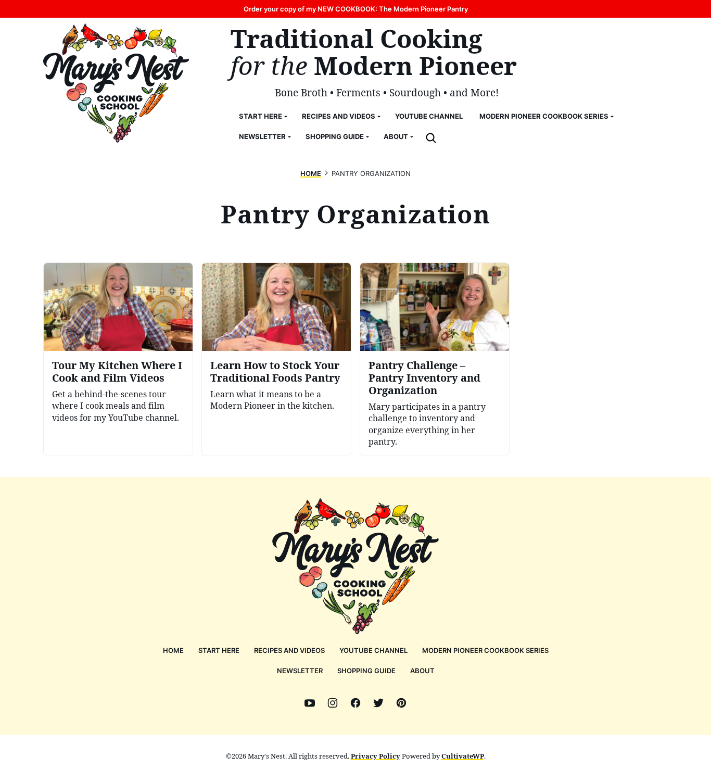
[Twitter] (378, 702)
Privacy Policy (375, 756)
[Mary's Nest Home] (116, 83)
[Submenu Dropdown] (286, 116)
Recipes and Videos (338, 116)
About (396, 136)
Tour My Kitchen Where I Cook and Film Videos (117, 371)
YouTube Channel (429, 116)
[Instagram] (332, 702)
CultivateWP (462, 756)
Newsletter (262, 136)
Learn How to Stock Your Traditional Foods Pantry (275, 371)
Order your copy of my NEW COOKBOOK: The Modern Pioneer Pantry (356, 9)
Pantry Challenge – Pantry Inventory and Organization (424, 377)
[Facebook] (355, 702)
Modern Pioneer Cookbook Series (543, 116)
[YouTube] (309, 702)
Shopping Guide (335, 136)
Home (310, 173)
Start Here (260, 116)
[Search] (431, 138)
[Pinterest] (401, 702)
